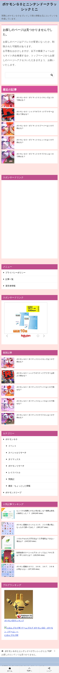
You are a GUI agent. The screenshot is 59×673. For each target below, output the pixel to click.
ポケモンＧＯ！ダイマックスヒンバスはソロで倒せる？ (35, 141)
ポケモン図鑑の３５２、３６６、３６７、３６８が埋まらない (35, 568)
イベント (12, 446)
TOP (28, 651)
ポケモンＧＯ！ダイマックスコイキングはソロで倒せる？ (35, 99)
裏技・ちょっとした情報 (19, 486)
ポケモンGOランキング (14, 621)
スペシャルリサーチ (17, 452)
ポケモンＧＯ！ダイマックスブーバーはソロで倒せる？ (35, 127)
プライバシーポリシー (15, 272)
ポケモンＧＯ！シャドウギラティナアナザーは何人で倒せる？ (35, 113)
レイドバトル (14, 472)
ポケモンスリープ (13, 492)
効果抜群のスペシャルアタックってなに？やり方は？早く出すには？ (35, 554)
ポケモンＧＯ (11, 439)
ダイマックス (14, 459)
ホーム (9, 671)
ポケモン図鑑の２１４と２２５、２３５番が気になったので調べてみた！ (35, 526)
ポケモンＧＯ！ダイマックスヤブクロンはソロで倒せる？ (35, 155)
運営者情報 (10, 286)
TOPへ (29, 671)
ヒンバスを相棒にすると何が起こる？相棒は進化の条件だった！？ (35, 512)
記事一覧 (9, 279)
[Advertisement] (29, 219)
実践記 (11, 479)
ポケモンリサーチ (16, 466)
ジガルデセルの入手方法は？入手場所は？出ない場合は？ (35, 540)
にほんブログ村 (11, 635)
